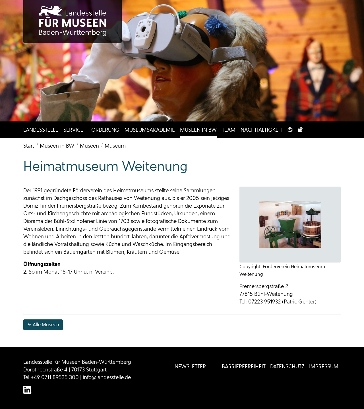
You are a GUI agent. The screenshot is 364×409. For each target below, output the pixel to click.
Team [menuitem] (228, 130)
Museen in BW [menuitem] (198, 130)
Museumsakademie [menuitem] (150, 130)
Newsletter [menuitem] (190, 366)
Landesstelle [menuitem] (40, 130)
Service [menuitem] (73, 130)
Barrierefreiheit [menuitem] (244, 366)
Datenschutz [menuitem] (287, 366)
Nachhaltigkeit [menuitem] (261, 130)
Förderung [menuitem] (103, 130)
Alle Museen (45, 324)
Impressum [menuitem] (323, 366)
